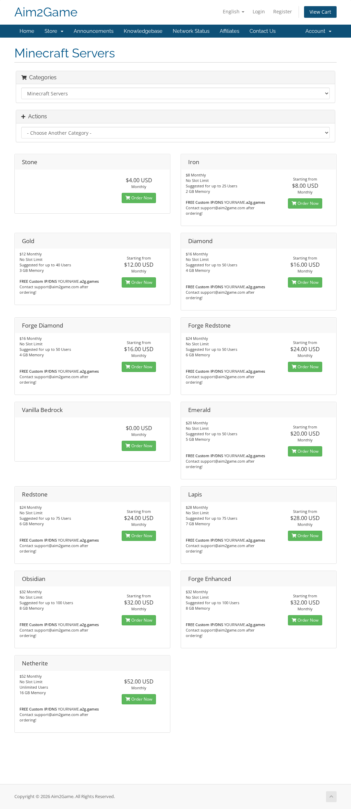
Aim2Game (45, 12)
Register (282, 11)
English (232, 11)
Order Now (141, 198)
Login (259, 11)
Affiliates (229, 31)
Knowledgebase (143, 31)
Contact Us (263, 31)
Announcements (93, 31)
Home (27, 31)
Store (52, 31)
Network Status (191, 31)
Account (316, 31)
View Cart (320, 12)
